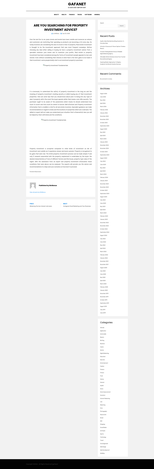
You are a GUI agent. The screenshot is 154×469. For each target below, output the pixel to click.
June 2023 (103, 203)
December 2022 (104, 222)
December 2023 (104, 184)
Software (88, 14)
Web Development (105, 450)
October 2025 (104, 122)
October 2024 (104, 151)
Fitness (102, 372)
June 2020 (103, 274)
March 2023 (103, 213)
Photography (103, 411)
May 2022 (102, 245)
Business (102, 343)
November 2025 (104, 119)
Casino (102, 347)
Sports (102, 434)
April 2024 (103, 171)
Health (64, 14)
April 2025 (103, 135)
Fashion (102, 366)
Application (103, 331)
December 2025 (104, 116)
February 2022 (104, 255)
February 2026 (104, 109)
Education (102, 356)
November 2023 (104, 187)
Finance (72, 14)
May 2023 (102, 206)
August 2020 (103, 267)
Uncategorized (104, 443)
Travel (79, 14)
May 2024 (102, 168)
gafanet (77, 4)
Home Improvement (105, 392)
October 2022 (104, 229)
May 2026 (102, 100)
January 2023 (104, 219)
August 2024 (103, 158)
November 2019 (104, 296)
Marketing (102, 405)
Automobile (103, 334)
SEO (101, 421)
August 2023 (103, 196)
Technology (103, 437)
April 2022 (103, 248)
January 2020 (104, 290)
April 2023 (103, 209)
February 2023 (104, 216)
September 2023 (104, 193)
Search (102, 23)
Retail (101, 418)
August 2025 (103, 129)
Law (101, 401)
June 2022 (103, 242)
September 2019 (104, 303)
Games (102, 379)
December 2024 (104, 145)
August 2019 (103, 306)
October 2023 (104, 190)
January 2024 (104, 180)
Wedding (102, 453)
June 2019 (103, 313)
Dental (102, 350)
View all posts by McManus (38, 192)
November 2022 (104, 226)
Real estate (38, 171)
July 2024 (103, 161)
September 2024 (104, 155)
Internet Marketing (105, 398)
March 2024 (103, 174)
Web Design (103, 447)
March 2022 (103, 251)
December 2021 (104, 261)
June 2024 (103, 164)
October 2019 (103, 300)
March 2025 (103, 138)
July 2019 (102, 309)
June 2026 (103, 97)
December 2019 (104, 293)
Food (101, 376)
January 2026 (104, 113)
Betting (102, 340)
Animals (102, 327)
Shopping (102, 424)
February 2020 (104, 287)
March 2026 (103, 106)
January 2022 (104, 258)
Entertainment (104, 363)
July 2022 (103, 238)
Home (101, 389)
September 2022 (104, 232)
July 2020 (103, 271)
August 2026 (103, 93)
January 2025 (104, 142)
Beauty (56, 14)
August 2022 (103, 235)
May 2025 (102, 132)
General (97, 14)
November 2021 (104, 264)
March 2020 (103, 284)
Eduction (102, 359)
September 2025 (104, 126)
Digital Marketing (104, 353)
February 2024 (104, 177)
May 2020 (102, 277)
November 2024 (104, 148)
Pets (101, 408)
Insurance (102, 395)
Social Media (103, 427)
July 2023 (103, 200)
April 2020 (103, 280)
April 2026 (103, 103)
